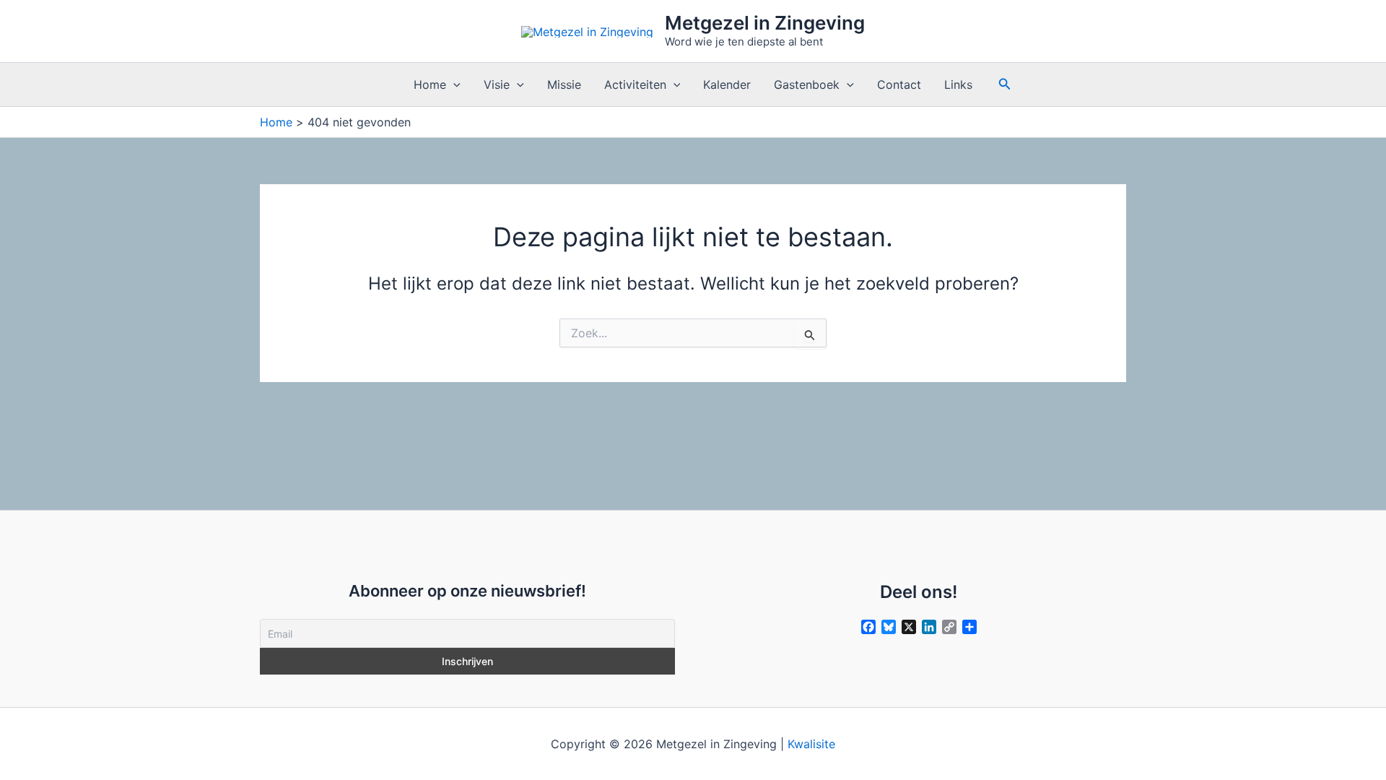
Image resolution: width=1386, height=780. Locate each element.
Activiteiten (635, 84)
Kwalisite (811, 744)
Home (430, 84)
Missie (564, 84)
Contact (899, 84)
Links (958, 84)
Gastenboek (807, 84)
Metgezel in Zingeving (765, 23)
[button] (453, 84)
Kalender (727, 84)
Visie (497, 84)
